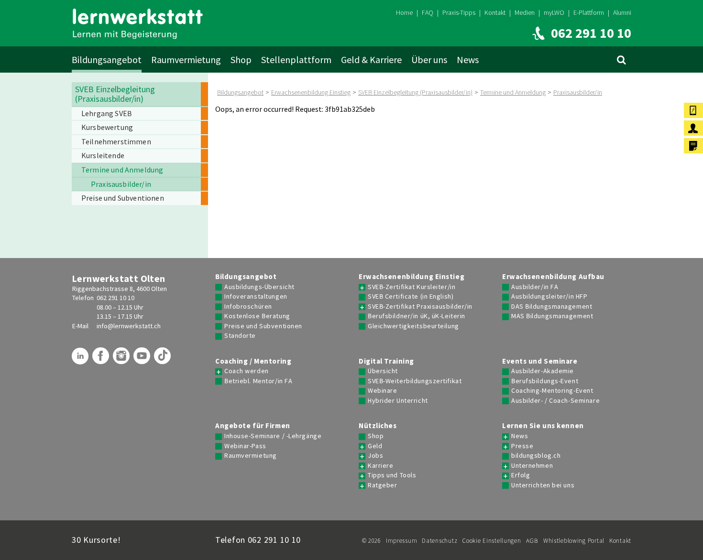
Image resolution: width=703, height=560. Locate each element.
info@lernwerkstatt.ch (129, 326)
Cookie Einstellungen (491, 541)
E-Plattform (588, 12)
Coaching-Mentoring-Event (552, 391)
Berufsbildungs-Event (544, 381)
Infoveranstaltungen (255, 296)
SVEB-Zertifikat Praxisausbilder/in (420, 306)
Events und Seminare (540, 361)
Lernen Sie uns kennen (543, 425)
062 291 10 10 (115, 297)
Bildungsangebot (107, 59)
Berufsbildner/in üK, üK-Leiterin (416, 316)
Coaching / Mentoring (253, 361)
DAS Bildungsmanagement (551, 306)
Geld (375, 446)
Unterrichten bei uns (542, 485)
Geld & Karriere (371, 59)
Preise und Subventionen (263, 326)
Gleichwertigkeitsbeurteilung (413, 326)
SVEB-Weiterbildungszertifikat (414, 381)
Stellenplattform (296, 59)
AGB (532, 541)
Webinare (382, 391)
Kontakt (494, 12)
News (468, 59)
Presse (522, 446)
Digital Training (386, 361)
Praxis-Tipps (458, 12)
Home (404, 12)
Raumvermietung (186, 59)
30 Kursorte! (96, 539)
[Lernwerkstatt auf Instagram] (122, 359)
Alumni (622, 12)
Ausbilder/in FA (534, 287)
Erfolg (520, 475)
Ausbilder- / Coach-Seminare (555, 401)
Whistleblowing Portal (573, 541)
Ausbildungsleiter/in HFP (549, 296)
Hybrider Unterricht (398, 401)
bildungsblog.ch (535, 456)
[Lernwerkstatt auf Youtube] (143, 359)
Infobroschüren (248, 306)
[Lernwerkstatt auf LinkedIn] (81, 359)
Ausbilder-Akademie (542, 371)
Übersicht (383, 371)
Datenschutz (439, 541)
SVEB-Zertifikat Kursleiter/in (411, 287)
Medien (525, 12)
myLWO (554, 12)
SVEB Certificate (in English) (410, 296)
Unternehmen (532, 466)
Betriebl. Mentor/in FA (258, 381)
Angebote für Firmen (252, 425)
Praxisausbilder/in (577, 92)
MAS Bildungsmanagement (552, 316)
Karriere (380, 466)
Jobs (375, 456)
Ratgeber (382, 485)
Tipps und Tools (392, 475)
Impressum (401, 541)
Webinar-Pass (245, 446)
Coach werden (246, 371)
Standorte (240, 336)
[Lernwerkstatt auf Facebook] (101, 359)
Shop (241, 59)
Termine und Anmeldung (513, 92)
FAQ (427, 12)
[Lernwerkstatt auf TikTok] (163, 359)
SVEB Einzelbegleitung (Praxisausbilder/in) (415, 92)
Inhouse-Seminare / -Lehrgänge (272, 436)
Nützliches (378, 425)
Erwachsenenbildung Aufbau (553, 276)
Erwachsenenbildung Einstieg (311, 92)
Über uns (429, 59)
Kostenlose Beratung (257, 316)
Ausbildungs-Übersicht (259, 287)
